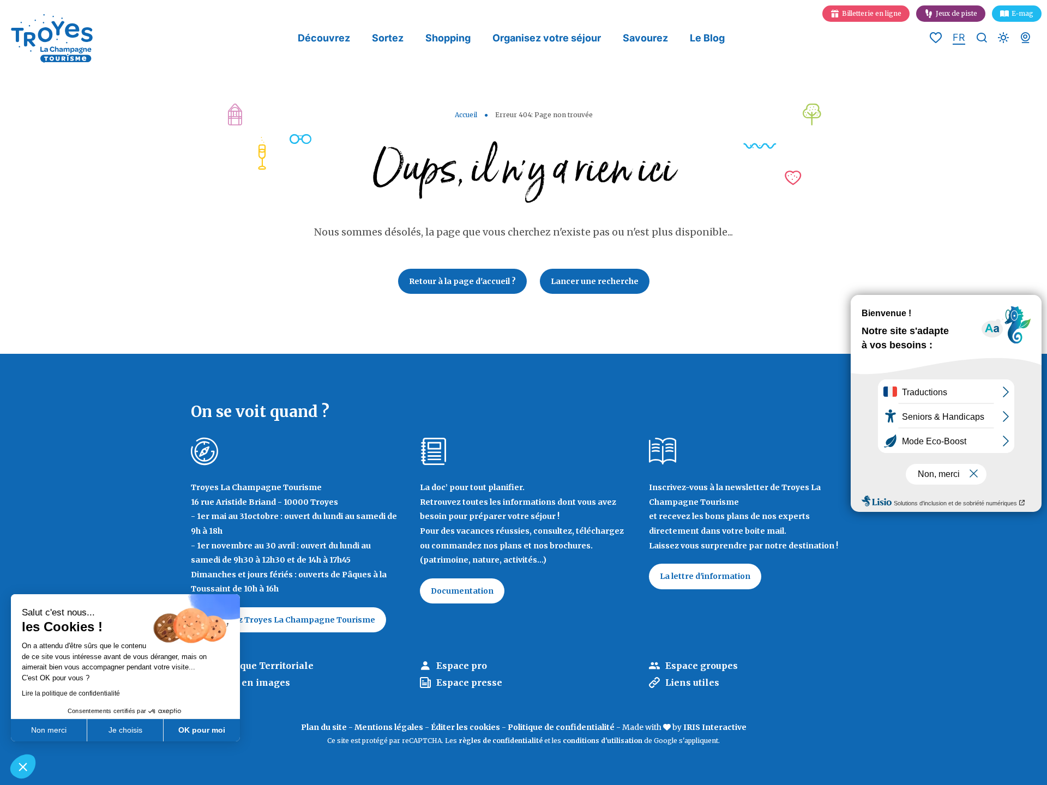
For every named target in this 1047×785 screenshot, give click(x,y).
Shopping (448, 38)
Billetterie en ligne (871, 13)
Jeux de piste (956, 13)
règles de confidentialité (501, 740)
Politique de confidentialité (561, 727)
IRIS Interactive (715, 727)
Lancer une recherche (595, 281)
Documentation (462, 591)
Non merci (49, 730)
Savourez (645, 38)
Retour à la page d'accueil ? (462, 281)
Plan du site (324, 727)
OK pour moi (201, 730)
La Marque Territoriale (260, 665)
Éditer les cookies (465, 727)
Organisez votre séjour (546, 38)
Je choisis (125, 730)
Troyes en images (248, 682)
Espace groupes (701, 665)
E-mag (1022, 13)
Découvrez (324, 38)
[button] (23, 766)
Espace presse (469, 682)
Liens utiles (692, 682)
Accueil (466, 115)
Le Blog (707, 38)
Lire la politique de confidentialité (71, 693)
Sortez (388, 38)
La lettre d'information (705, 576)
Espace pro (461, 665)
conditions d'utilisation (602, 740)
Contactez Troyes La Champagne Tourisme (288, 620)
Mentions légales (388, 727)
